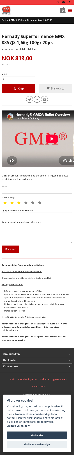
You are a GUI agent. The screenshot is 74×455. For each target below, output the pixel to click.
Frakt (12, 379)
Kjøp (21, 88)
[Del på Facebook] (37, 99)
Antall (4, 74)
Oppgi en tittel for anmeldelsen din (17, 210)
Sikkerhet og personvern (53, 379)
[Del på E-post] (44, 99)
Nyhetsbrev (38, 386)
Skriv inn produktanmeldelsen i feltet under (21, 222)
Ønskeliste (57, 88)
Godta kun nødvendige (37, 444)
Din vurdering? (8, 197)
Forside (5, 20)
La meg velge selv (18, 425)
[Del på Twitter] (29, 99)
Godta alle (37, 435)
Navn (4, 186)
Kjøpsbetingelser (27, 379)
